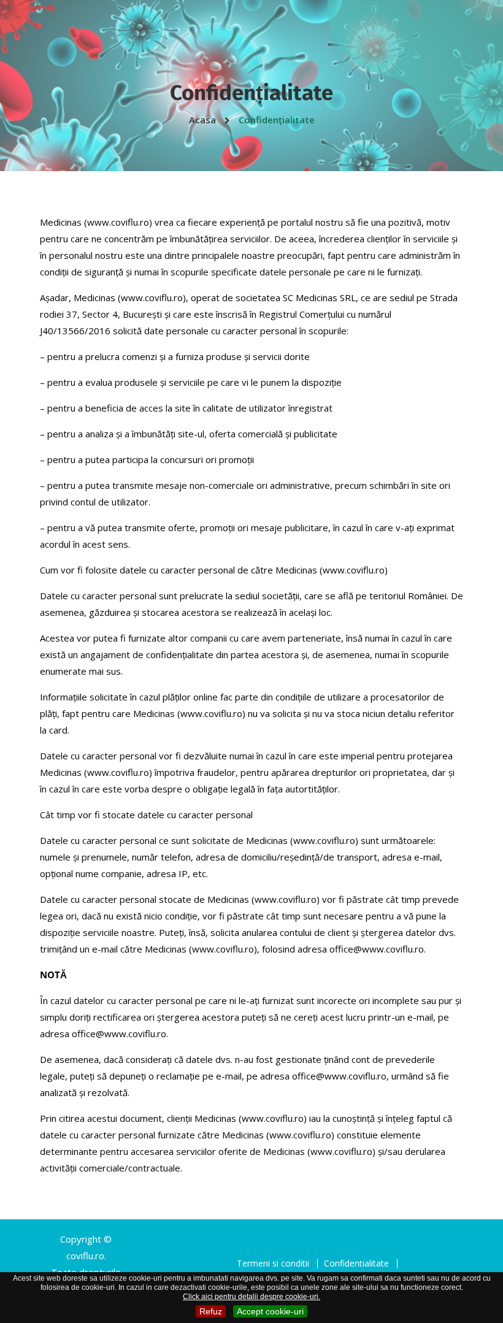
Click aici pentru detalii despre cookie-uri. (251, 1296)
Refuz (210, 1311)
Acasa (203, 119)
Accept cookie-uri (270, 1311)
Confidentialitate (356, 1263)
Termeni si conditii (273, 1263)
